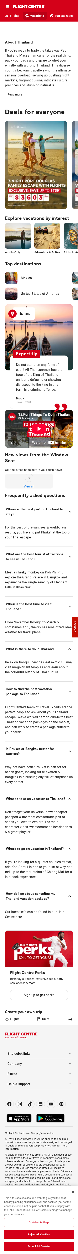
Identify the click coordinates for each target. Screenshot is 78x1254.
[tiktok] (30, 1104)
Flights (14, 15)
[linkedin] (40, 1104)
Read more (14, 94)
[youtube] (51, 1104)
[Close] (73, 1191)
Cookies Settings (39, 1222)
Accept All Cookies (39, 1246)
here (18, 917)
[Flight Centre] (28, 6)
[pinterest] (61, 1104)
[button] (75, 627)
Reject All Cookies (39, 1234)
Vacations (37, 15)
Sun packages (64, 15)
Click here (50, 1145)
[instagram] (19, 1104)
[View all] (29, 478)
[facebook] (9, 1104)
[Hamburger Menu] (7, 7)
